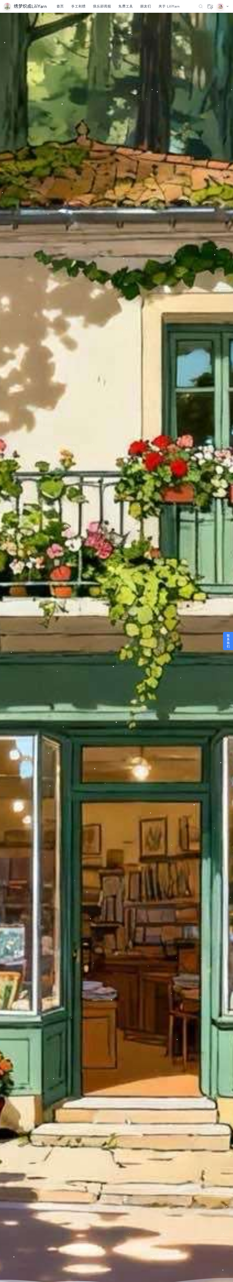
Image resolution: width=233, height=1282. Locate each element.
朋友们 (145, 6)
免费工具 (125, 6)
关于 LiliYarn (169, 6)
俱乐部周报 (102, 6)
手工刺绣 (78, 6)
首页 (60, 6)
